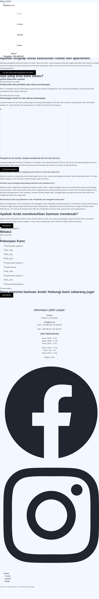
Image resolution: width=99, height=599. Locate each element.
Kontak (19, 45)
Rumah (19, 14)
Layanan (20, 35)
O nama (20, 24)
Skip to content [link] (5, 1)
